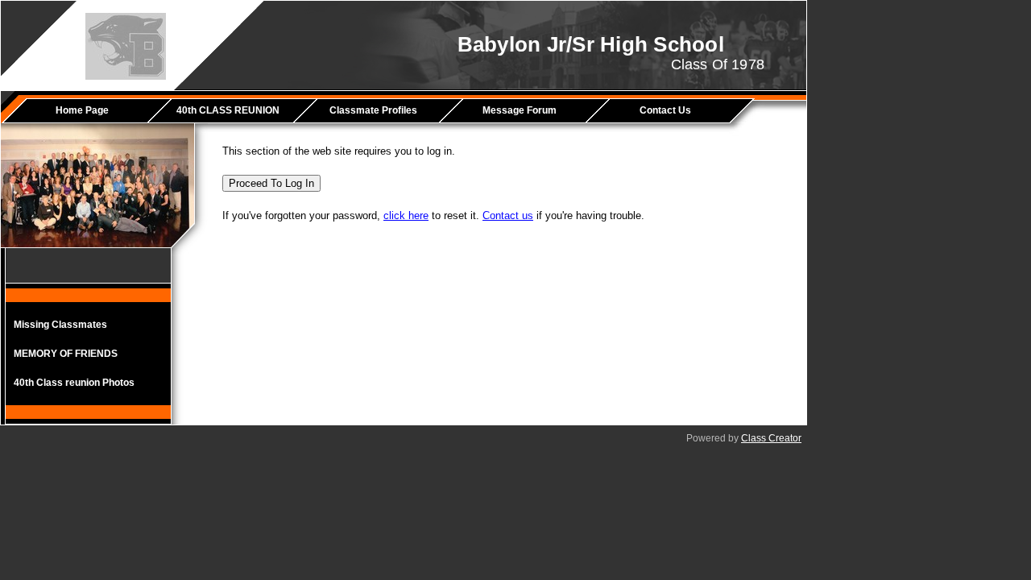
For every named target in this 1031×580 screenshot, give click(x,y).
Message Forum (519, 110)
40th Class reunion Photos (74, 382)
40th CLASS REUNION (227, 110)
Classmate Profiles (373, 110)
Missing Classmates (60, 324)
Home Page (82, 110)
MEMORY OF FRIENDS (66, 353)
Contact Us (665, 110)
